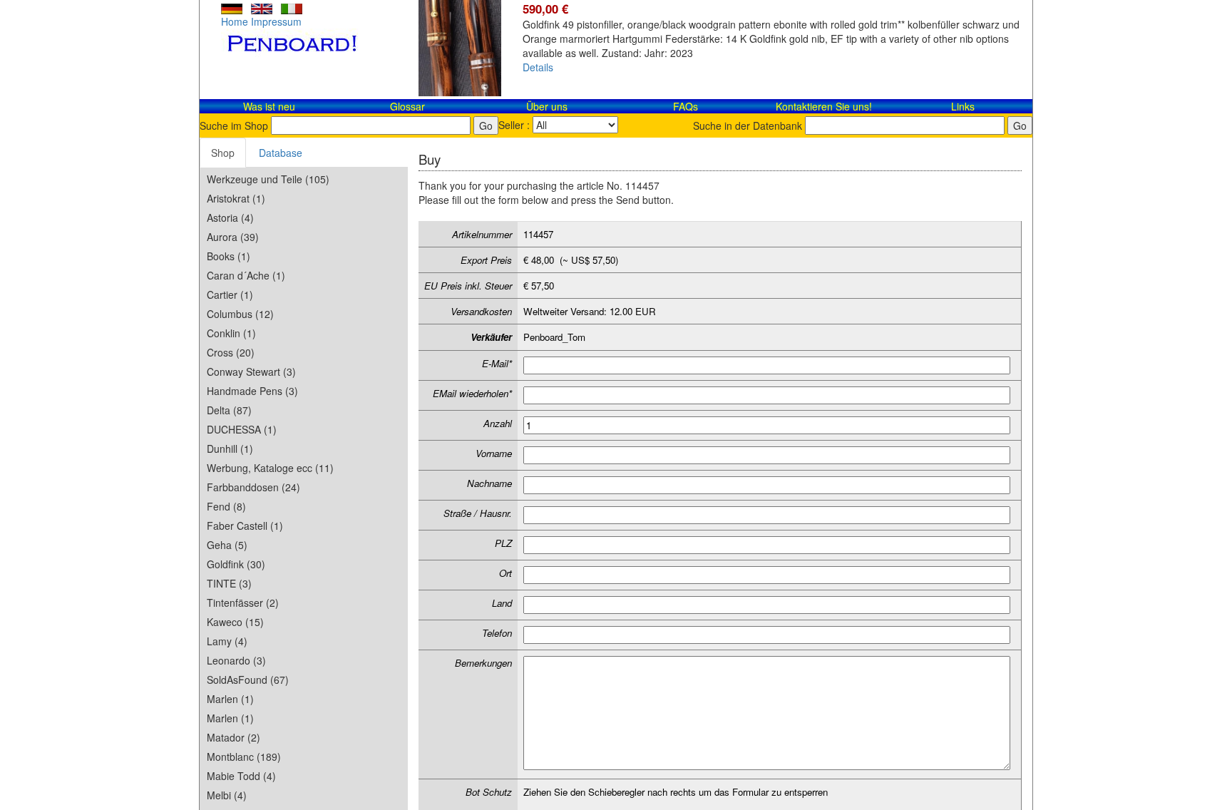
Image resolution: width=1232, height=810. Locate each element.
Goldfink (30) (236, 564)
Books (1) (228, 256)
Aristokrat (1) (236, 198)
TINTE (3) (229, 583)
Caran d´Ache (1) (246, 275)
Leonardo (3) (236, 660)
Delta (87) (229, 410)
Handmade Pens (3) (252, 391)
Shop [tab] (223, 152)
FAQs (685, 106)
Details (538, 67)
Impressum (276, 21)
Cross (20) (231, 352)
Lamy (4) (227, 641)
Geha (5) (227, 545)
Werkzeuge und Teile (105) (268, 179)
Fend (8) (226, 506)
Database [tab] (280, 152)
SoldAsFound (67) (248, 679)
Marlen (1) (230, 699)
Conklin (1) (231, 333)
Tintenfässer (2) (243, 602)
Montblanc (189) (244, 756)
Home (234, 21)
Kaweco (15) (235, 622)
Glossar (407, 106)
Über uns (547, 106)
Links (963, 106)
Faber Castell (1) (245, 525)
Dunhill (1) (230, 448)
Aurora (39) (233, 237)
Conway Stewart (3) (251, 371)
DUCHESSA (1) (242, 429)
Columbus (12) (240, 314)
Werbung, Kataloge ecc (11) (270, 468)
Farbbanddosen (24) (253, 487)
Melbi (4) (227, 795)
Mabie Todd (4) (241, 776)
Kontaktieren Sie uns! (824, 106)
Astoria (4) (230, 217)
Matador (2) (233, 737)
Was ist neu (269, 106)
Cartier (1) (230, 294)
